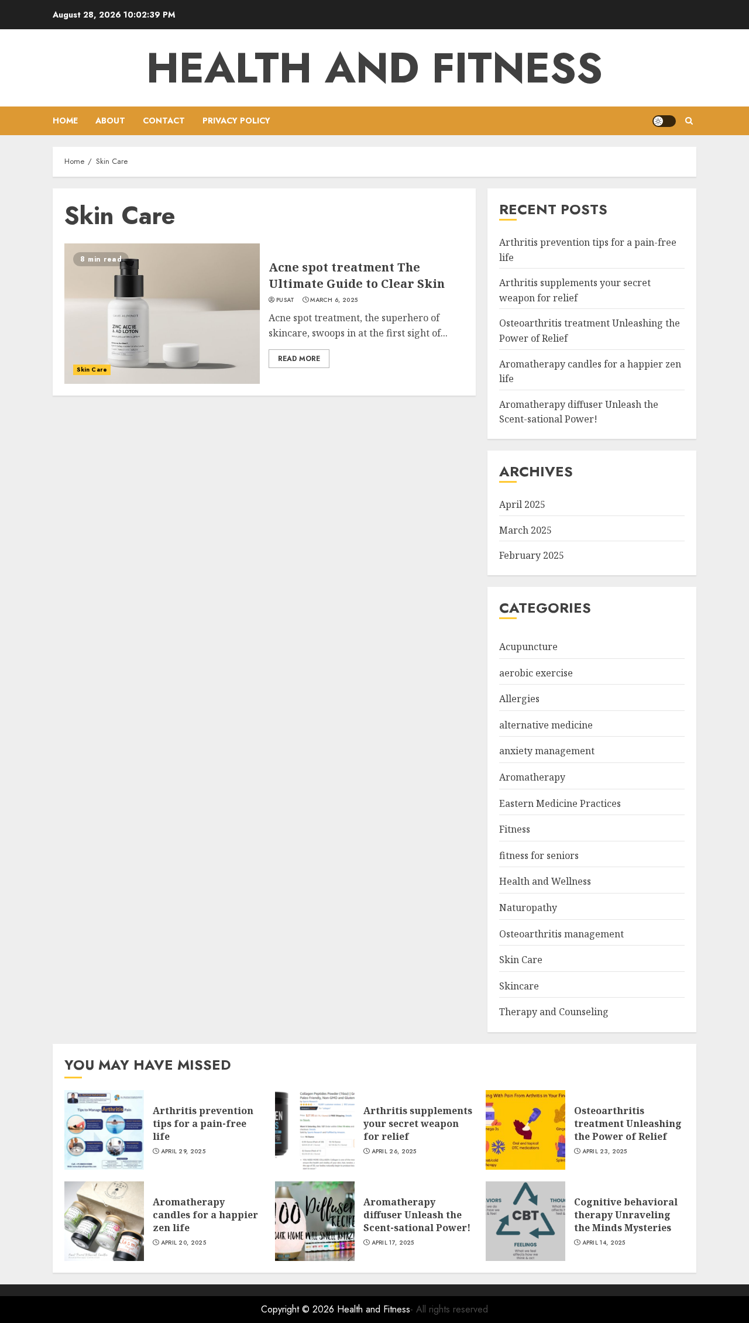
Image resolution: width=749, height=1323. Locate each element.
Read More (299, 358)
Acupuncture (528, 646)
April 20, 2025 (183, 1243)
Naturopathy (528, 907)
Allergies (519, 698)
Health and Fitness (374, 67)
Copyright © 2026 (299, 1309)
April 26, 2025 (394, 1151)
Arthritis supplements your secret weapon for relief (417, 1123)
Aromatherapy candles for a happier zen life (205, 1215)
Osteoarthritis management (561, 933)
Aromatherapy (532, 777)
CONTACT (164, 120)
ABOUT (110, 120)
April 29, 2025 (183, 1151)
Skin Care (92, 369)
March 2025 (525, 530)
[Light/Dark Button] (664, 121)
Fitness (514, 829)
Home (65, 120)
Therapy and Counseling (554, 1011)
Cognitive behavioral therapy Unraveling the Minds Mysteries (626, 1215)
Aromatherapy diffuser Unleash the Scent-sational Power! (578, 412)
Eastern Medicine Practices (560, 803)
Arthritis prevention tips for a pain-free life (203, 1123)
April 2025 (522, 504)
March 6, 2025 (334, 300)
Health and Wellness (545, 881)
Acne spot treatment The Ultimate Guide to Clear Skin (357, 275)
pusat (285, 300)
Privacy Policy (236, 120)
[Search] (689, 120)
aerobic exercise (536, 672)
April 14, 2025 (604, 1243)
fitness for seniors (539, 855)
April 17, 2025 (393, 1243)
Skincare (519, 986)
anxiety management (547, 750)
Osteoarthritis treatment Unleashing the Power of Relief (628, 1123)
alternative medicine (546, 725)
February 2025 (531, 555)
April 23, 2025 (604, 1151)
